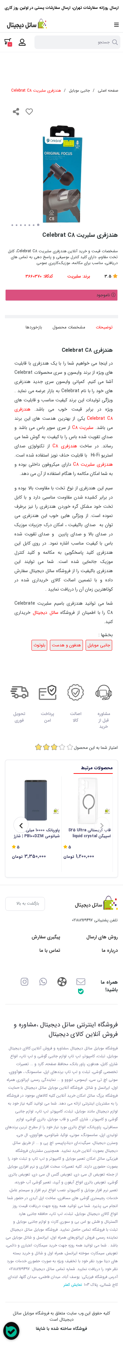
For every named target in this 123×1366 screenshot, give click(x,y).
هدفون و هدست (66, 645)
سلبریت (74, 276)
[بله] (80, 991)
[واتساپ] (43, 981)
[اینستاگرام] (24, 981)
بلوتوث (39, 645)
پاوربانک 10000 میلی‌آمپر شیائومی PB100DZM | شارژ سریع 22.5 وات (37, 833)
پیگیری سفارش (45, 937)
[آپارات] (62, 981)
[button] (102, 825)
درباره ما (110, 950)
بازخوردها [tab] (34, 327)
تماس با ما (49, 950)
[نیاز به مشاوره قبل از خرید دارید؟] (11, 1331)
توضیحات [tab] (104, 327)
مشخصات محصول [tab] (68, 327)
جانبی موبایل (79, 90)
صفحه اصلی (108, 90)
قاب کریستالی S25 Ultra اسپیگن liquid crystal (89, 833)
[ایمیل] (80, 981)
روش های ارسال (102, 937)
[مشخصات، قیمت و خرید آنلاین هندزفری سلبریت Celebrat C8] (95, 904)
